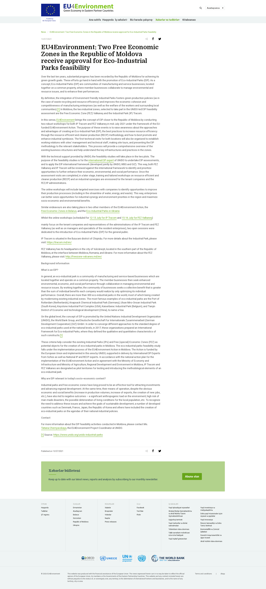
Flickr (139, 515)
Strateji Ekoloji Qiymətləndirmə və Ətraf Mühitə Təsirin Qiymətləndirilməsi (180, 513)
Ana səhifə (95, 19)
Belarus (76, 515)
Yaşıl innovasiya (206, 520)
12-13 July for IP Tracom (103, 217)
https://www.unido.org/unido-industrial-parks (78, 434)
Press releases (111, 522)
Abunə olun (192, 476)
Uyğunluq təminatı (175, 520)
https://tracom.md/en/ (59, 242)
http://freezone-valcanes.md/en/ (84, 256)
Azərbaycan (77, 511)
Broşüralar (109, 511)
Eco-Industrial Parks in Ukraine (103, 210)
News (43, 32)
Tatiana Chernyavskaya (53, 427)
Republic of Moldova (80, 522)
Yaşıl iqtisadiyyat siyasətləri (179, 508)
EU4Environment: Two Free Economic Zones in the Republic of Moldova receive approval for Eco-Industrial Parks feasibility (103, 32)
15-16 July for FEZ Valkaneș (137, 217)
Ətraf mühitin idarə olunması (211, 541)
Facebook (140, 508)
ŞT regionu (45, 515)
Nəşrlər (107, 518)
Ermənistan (77, 508)
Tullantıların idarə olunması (179, 529)
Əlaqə (223, 574)
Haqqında (108, 19)
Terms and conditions (203, 574)
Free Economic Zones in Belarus (59, 210)
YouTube (140, 511)
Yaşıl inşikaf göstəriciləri (178, 539)
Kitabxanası (189, 19)
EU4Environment (65, 119)
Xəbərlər (108, 508)
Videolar (108, 515)
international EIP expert (101, 160)
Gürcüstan (77, 518)
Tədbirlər (44, 511)
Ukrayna (76, 525)
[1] (58, 109)
